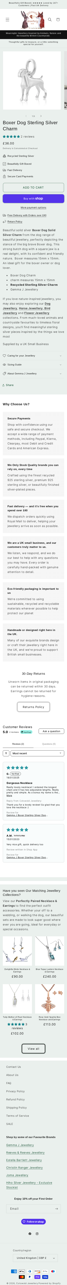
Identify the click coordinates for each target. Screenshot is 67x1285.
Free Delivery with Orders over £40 (26, 215)
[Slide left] (26, 116)
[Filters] (6, 753)
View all (33, 1048)
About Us (12, 1075)
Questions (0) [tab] (49, 744)
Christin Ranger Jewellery (24, 1167)
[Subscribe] (56, 1208)
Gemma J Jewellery (20, 1145)
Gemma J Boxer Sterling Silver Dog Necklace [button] (26, 815)
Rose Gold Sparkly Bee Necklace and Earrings (50, 1018)
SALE (9, 1123)
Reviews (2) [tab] (18, 744)
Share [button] (10, 385)
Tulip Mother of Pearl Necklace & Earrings (17, 1018)
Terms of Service (17, 1115)
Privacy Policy (15, 1091)
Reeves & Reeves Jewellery (25, 1152)
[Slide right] (41, 116)
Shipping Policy (16, 1107)
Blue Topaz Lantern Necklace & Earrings (49, 970)
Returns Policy (33, 707)
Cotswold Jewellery (27, 1283)
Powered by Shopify (49, 1283)
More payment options (33, 207)
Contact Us (13, 1066)
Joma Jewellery (17, 1175)
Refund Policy (15, 1099)
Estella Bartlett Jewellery (24, 1160)
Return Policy (14, 221)
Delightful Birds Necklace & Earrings (17, 970)
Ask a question (51, 731)
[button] (7, 19)
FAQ (8, 1083)
